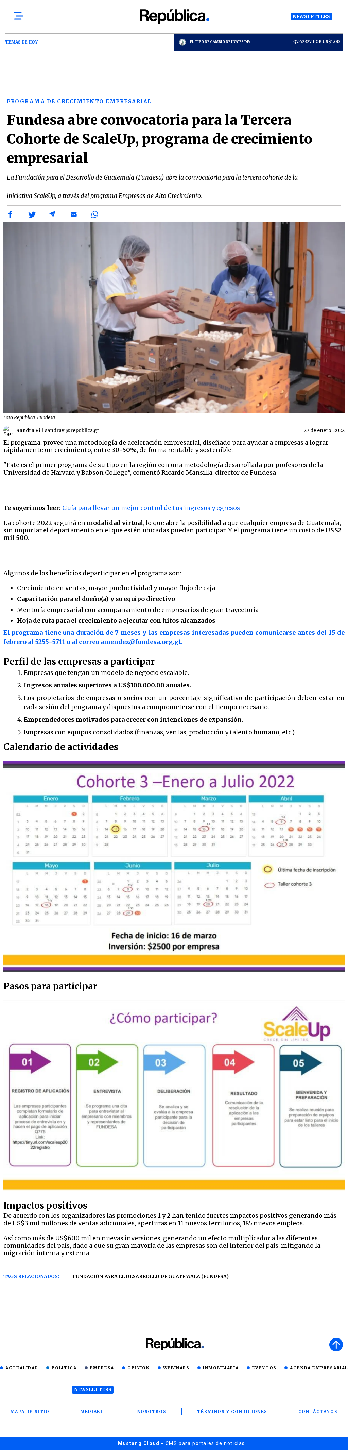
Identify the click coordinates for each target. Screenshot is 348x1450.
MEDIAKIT (93, 1411)
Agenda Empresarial (319, 1367)
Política (64, 1367)
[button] (10, 214)
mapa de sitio (30, 1411)
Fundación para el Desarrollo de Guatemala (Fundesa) (151, 1276)
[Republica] (174, 16)
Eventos (264, 1367)
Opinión (138, 1367)
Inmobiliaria (221, 1367)
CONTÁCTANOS (318, 1411)
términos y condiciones (232, 1411)
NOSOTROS (152, 1411)
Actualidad (21, 1367)
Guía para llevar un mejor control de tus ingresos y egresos (151, 508)
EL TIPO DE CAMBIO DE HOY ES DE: (220, 42)
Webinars (176, 1367)
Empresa (102, 1367)
